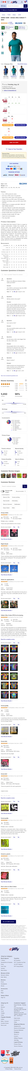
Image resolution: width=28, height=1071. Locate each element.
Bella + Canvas (5, 1021)
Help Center (17, 1018)
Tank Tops (3, 966)
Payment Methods (18, 1030)
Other (13, 507)
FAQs (15, 1022)
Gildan (2, 1019)
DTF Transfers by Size (19, 962)
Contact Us (17, 1020)
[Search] (25, 6)
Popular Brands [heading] (6, 1017)
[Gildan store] (19, 23)
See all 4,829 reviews (8, 921)
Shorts (2, 986)
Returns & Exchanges (19, 1028)
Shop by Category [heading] (6, 956)
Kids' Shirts (4, 977)
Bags (2, 992)
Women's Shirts (5, 975)
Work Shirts (4, 970)
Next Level (3, 1025)
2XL (9, 106)
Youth (2, 1011)
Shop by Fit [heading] (4, 1003)
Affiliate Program (18, 1038)
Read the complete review (8, 639)
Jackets (3, 968)
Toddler (3, 1013)
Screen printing (16, 497)
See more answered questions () (9, 375)
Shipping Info (17, 1026)
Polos (2, 964)
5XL (9, 128)
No (18, 527)
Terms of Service (18, 1046)
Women (3, 1007)
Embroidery (15, 500)
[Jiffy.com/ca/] (14, 949)
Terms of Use (17, 1069)
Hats (2, 990)
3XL (9, 116)
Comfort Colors (5, 1023)
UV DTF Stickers (18, 964)
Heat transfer (6, 500)
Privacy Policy (17, 1044)
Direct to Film (6, 497)
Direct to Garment (7, 504)
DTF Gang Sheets (18, 966)
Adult (2, 1005)
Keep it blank (6, 507)
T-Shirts (3, 960)
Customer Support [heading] (20, 1003)
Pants (2, 982)
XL (19, 97)
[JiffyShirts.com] (14, 2)
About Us (16, 1034)
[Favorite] (5, 32)
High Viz (3, 997)
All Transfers (17, 960)
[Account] (22, 2)
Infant (2, 1015)
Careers (16, 1036)
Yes (14, 527)
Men (2, 1009)
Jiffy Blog (16, 1040)
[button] (3, 6)
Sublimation (17, 504)
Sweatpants (4, 984)
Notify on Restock (20, 125)
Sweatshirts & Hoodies (6, 962)
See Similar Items (8, 125)
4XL (12, 116)
